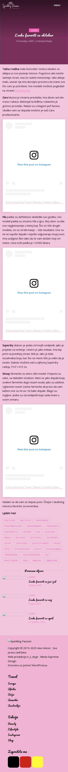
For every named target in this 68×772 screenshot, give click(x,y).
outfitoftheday (40, 543)
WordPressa (39, 665)
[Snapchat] (37, 762)
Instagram (14, 735)
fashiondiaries (34, 526)
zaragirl (36, 560)
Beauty (12, 724)
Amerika (13, 700)
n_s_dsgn (32, 656)
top (47, 554)
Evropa (12, 683)
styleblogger (22, 549)
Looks (34, 30)
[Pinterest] (25, 762)
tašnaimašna (22, 90)
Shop (11, 740)
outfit (7, 543)
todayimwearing (31, 554)
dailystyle (25, 520)
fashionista (52, 526)
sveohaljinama (53, 549)
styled (37, 549)
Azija (11, 694)
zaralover (51, 560)
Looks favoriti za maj (40, 600)
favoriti (27, 531)
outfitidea (21, 543)
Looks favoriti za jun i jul (42, 581)
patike (57, 543)
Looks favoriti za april (41, 618)
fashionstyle (11, 531)
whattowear (11, 560)
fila (38, 531)
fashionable (42, 520)
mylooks (20, 537)
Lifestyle (13, 729)
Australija (14, 705)
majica (7, 537)
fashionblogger (13, 526)
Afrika (12, 689)
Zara (25, 560)
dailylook (9, 520)
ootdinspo (52, 537)
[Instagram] (13, 762)
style (7, 549)
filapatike (50, 531)
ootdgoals (36, 537)
